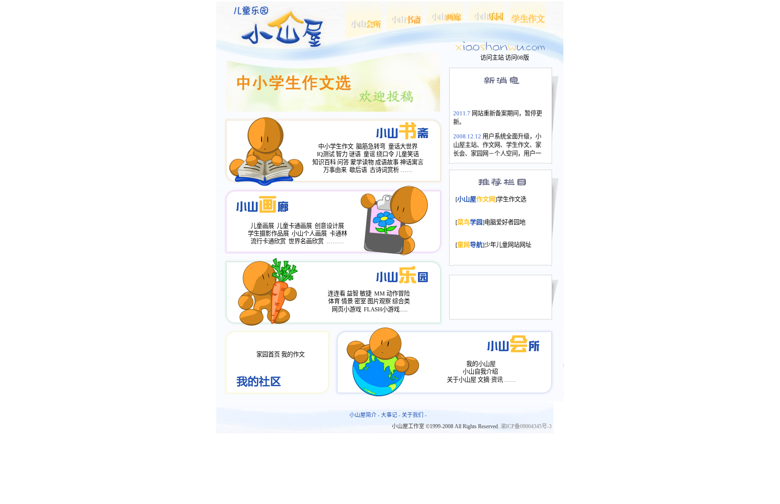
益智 (352, 293)
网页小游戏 (346, 309)
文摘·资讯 (490, 379)
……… (335, 241)
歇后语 (358, 169)
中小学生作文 (335, 146)
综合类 (401, 301)
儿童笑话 (407, 154)
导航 (470, 244)
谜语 (355, 154)
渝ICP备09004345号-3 (526, 426)
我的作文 (293, 354)
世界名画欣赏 (306, 241)
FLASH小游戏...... (386, 309)
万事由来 (335, 169)
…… (406, 169)
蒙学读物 (362, 162)
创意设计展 (329, 225)
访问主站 (492, 57)
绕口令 (385, 154)
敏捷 (365, 293)
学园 (470, 222)
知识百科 (324, 162)
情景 (347, 301)
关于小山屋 (461, 379)
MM (379, 293)
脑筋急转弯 (370, 146)
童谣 (369, 154)
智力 (342, 154)
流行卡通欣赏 (268, 241)
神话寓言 (411, 162)
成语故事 (387, 162)
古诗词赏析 (384, 169)
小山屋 (476, 199)
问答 (343, 162)
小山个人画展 (309, 233)
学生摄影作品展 (268, 233)
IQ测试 (325, 154)
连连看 (336, 293)
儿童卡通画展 (294, 225)
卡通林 (338, 233)
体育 (334, 301)
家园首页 (268, 354)
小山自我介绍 (480, 371)
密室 (360, 301)
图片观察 (379, 301)
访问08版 (517, 57)
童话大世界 (403, 146)
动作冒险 (398, 293)
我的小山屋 (481, 364)
